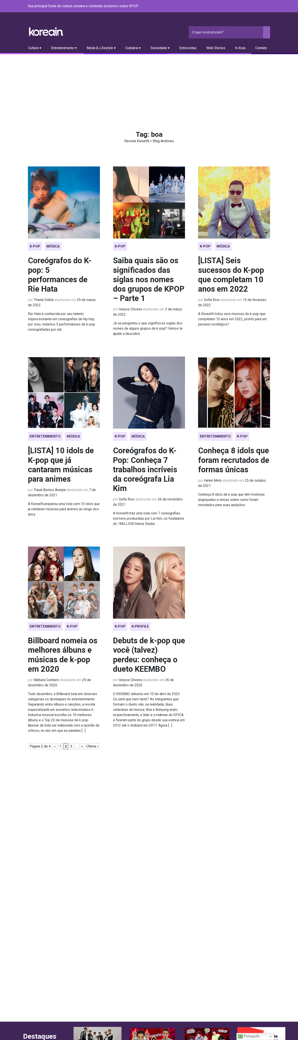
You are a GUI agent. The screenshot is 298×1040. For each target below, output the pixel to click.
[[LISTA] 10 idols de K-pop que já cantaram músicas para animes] (64, 392)
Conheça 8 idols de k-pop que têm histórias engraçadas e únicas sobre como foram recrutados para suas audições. (231, 499)
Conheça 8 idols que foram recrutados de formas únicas (233, 460)
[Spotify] (257, 6)
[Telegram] (267, 6)
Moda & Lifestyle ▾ (101, 48)
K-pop (35, 246)
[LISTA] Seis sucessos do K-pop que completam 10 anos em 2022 (231, 275)
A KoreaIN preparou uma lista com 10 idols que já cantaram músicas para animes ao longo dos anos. (64, 509)
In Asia (240, 48)
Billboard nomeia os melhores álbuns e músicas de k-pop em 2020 (62, 655)
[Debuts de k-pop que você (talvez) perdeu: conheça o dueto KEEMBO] (149, 583)
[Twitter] (246, 6)
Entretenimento (45, 436)
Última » (92, 746)
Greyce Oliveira (130, 309)
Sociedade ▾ (160, 48)
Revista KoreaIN (46, 31)
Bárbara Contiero (46, 680)
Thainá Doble (44, 300)
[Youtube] (251, 6)
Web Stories (215, 48)
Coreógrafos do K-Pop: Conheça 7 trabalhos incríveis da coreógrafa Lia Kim (145, 469)
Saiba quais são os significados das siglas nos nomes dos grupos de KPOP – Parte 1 (148, 279)
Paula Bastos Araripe (50, 490)
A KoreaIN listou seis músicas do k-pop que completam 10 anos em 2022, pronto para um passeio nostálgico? (232, 319)
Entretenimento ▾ (64, 48)
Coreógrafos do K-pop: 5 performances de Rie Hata (59, 275)
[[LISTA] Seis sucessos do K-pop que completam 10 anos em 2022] (234, 202)
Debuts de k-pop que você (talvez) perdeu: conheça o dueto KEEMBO (149, 655)
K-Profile (140, 626)
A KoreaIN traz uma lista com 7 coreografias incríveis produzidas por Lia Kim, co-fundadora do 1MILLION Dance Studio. (148, 518)
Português (251, 1036)
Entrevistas (188, 48)
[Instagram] (241, 6)
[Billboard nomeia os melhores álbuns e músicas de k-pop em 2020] (64, 583)
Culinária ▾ (133, 48)
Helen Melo (213, 480)
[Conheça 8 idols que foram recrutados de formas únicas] (234, 392)
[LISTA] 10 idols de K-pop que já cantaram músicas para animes (61, 465)
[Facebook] (236, 6)
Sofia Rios (212, 300)
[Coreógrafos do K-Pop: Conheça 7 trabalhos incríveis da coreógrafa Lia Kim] (149, 392)
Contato (261, 48)
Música (53, 246)
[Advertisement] (149, 87)
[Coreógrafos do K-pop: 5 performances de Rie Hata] (64, 202)
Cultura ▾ (34, 48)
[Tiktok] (262, 6)
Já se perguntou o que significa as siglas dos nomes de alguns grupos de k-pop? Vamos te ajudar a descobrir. (148, 328)
